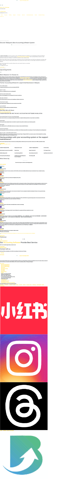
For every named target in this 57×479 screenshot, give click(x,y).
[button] (0, 233)
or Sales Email (3, 11)
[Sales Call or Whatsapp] (0, 6)
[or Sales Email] (0, 10)
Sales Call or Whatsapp (4, 7)
